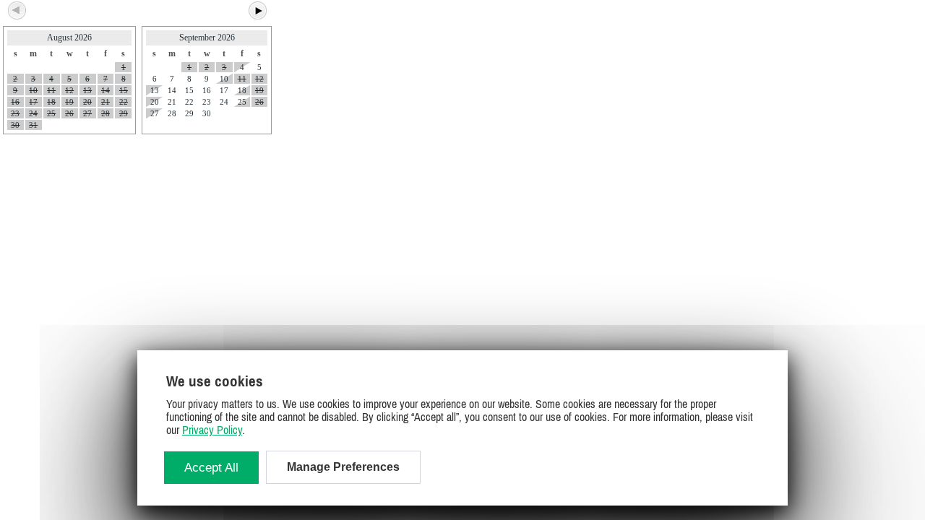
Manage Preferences (343, 467)
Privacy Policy (212, 429)
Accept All (211, 467)
